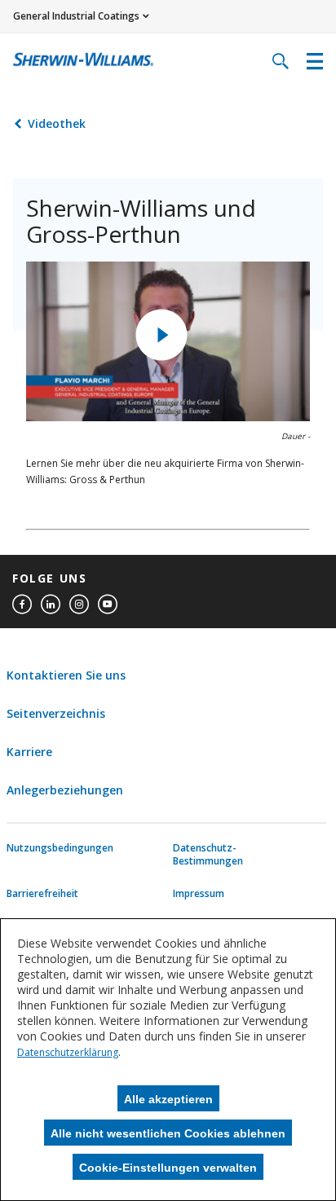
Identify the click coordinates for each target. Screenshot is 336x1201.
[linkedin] (50, 605)
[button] (161, 335)
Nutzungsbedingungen (46, 848)
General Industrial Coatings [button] (76, 16)
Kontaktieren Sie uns (66, 675)
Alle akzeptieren (168, 1099)
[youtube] (107, 605)
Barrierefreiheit (42, 893)
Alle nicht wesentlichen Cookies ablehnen (168, 1133)
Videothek (57, 123)
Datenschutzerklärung (67, 1052)
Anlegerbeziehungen (65, 790)
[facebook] (22, 605)
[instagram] (79, 605)
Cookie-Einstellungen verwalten (168, 1167)
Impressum (198, 893)
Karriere (29, 751)
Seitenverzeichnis (56, 713)
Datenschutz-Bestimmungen (208, 855)
